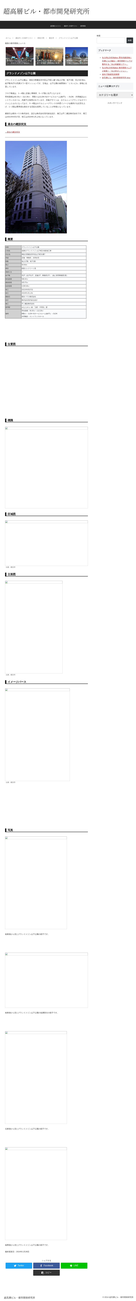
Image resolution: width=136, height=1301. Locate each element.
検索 (98, 36)
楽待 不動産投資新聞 (110, 74)
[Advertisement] (46, 805)
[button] (83, 56)
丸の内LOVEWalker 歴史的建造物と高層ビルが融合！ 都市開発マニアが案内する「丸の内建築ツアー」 (117, 61)
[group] (19, 56)
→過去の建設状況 (12, 132)
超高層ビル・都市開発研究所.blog (116, 78)
